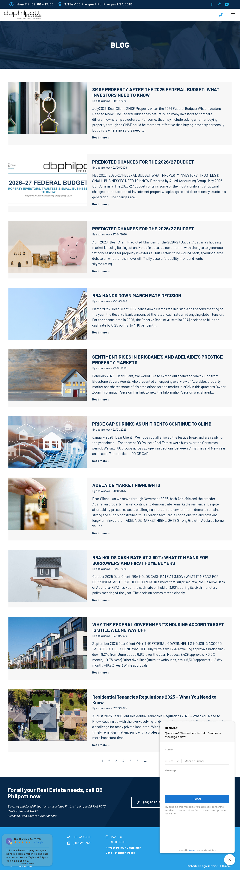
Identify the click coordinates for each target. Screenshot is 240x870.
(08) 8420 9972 (82, 843)
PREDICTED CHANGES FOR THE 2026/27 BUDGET (143, 161)
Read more (99, 137)
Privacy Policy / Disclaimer (123, 847)
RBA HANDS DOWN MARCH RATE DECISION (136, 295)
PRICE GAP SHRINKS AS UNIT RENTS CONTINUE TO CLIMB (152, 423)
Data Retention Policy (120, 852)
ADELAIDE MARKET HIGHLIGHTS (126, 485)
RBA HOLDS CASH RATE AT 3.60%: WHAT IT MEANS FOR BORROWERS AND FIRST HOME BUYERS (150, 560)
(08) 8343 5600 (82, 837)
